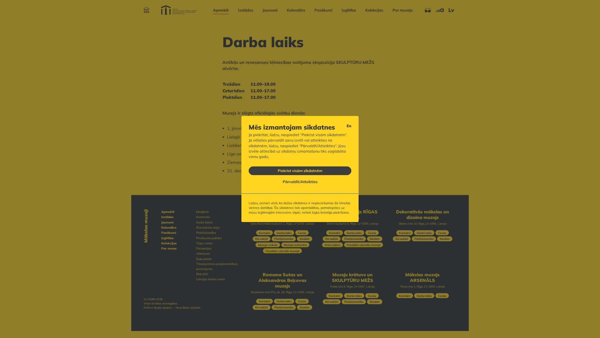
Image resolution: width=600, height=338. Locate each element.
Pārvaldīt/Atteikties (300, 181)
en (349, 125)
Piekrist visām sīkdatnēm (300, 170)
